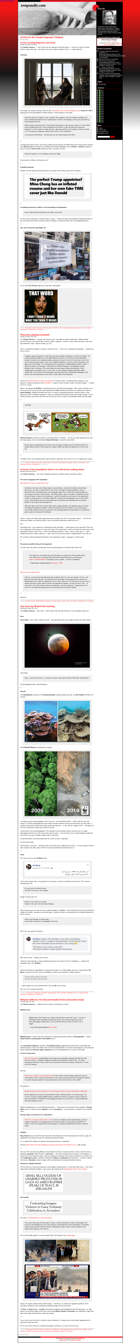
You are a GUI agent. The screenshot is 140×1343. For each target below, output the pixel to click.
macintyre (75, 462)
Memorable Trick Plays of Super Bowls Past (34, 483)
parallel (89, 328)
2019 (102, 94)
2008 (102, 113)
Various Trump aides (31, 1058)
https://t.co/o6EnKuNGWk (37, 559)
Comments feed (103, 131)
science (64, 601)
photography (23, 329)
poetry (75, 992)
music (87, 462)
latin (79, 328)
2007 (102, 115)
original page (70, 1235)
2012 (102, 106)
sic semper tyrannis (83, 992)
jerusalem (75, 1329)
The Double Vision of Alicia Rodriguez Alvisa (66, 110)
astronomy (30, 992)
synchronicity (47, 1331)
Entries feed (102, 130)
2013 (102, 104)
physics (29, 464)
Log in (101, 128)
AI (26, 992)
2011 (102, 108)
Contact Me (104, 57)
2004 (102, 120)
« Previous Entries (23, 39)
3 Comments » (90, 601)
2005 (102, 118)
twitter (75, 601)
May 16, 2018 (52, 1027)
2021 (102, 90)
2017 (102, 97)
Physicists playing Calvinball (34, 335)
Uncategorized (31, 329)
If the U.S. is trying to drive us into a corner (38, 1120)
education (44, 992)
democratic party (46, 328)
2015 (102, 101)
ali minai (28, 462)
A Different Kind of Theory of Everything (40, 381)
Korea (80, 1329)
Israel (70, 1329)
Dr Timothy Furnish (57, 328)
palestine (22, 1331)
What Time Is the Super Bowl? (30, 572)
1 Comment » (40, 329)
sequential (35, 1331)
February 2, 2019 (57, 563)
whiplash (62, 1331)
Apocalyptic (29, 328)
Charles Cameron (37, 328)
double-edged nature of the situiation (75, 1169)
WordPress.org (103, 133)
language (74, 328)
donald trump (47, 1329)
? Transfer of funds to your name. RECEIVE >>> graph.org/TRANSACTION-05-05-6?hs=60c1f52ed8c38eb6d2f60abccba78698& (112, 54)
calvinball (33, 462)
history (58, 992)
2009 (102, 111)
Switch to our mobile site (7, 1)
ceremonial (39, 462)
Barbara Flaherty (104, 59)
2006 (102, 117)
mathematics (82, 462)
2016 (102, 99)
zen (100, 73)
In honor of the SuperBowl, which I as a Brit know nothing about (52, 469)
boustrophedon (30, 1329)
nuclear (90, 1329)
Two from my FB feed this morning (37, 606)
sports (68, 601)
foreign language (67, 328)
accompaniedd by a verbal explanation (40, 1218)
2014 (102, 103)
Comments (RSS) (75, 1340)
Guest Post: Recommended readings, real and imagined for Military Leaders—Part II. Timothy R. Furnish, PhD (110, 63)
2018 (102, 96)
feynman (54, 462)
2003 (102, 122)
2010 (102, 110)
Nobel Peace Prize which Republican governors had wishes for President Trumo (51, 1145)
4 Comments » (39, 994)
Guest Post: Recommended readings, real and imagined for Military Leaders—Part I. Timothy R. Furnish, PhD (110, 76)
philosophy (23, 464)
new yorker (83, 328)
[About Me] (109, 17)
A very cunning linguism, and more (37, 43)
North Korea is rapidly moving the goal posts (39, 1076)
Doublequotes (37, 992)
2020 (102, 92)
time (72, 601)
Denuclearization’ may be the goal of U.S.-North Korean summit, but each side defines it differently (56, 1091)
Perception (29, 1331)
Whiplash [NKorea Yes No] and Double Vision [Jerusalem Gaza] (52, 1000)
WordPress (81, 1338)
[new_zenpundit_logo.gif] (109, 45)
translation (23, 994)
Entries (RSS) (63, 1340)
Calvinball (47, 383)
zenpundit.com (33, 5)
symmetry (40, 1331)
